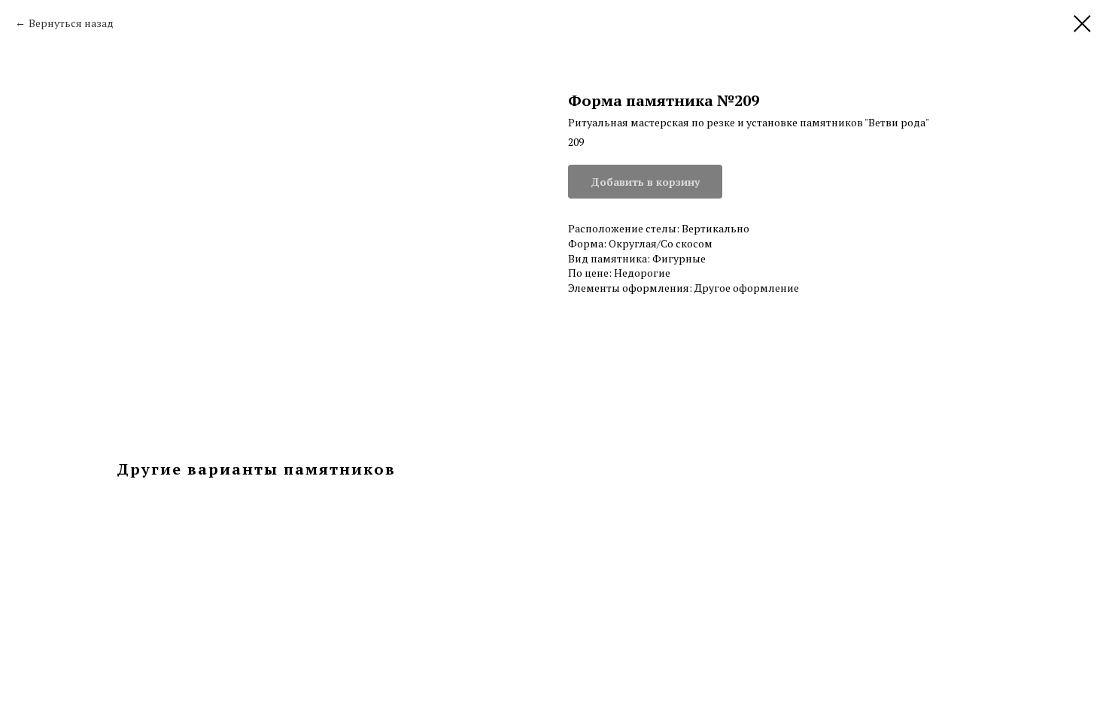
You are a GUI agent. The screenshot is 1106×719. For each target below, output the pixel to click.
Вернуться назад (71, 23)
